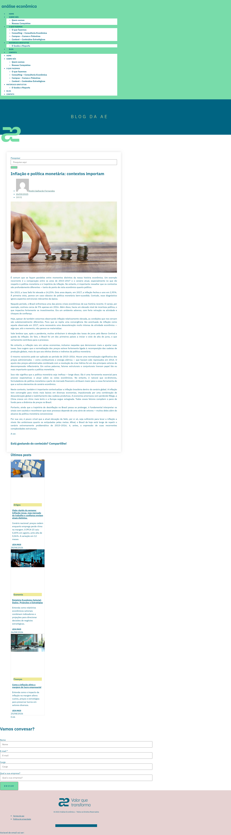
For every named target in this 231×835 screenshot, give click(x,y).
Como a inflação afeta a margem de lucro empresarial (26, 686)
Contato (13, 52)
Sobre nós (14, 17)
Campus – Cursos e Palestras (26, 36)
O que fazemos (15, 27)
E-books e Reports (21, 45)
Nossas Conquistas (21, 23)
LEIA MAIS (16, 544)
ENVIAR (9, 786)
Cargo (3, 762)
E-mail (4, 751)
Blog (11, 49)
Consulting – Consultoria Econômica (29, 33)
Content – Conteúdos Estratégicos (28, 39)
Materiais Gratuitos (19, 43)
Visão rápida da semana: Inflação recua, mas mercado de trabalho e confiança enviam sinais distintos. (27, 514)
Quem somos (18, 20)
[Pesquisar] (14, 167)
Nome (3, 740)
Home (11, 14)
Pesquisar (15, 158)
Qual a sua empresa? (10, 773)
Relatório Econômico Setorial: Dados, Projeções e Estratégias (27, 601)
